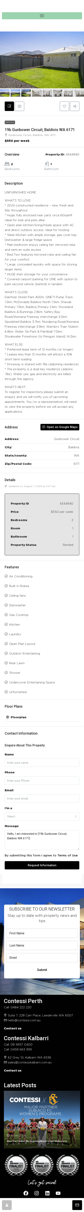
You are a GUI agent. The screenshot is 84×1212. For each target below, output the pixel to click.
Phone (10, 772)
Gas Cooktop (19, 615)
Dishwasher (17, 605)
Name (9, 754)
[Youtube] (58, 1193)
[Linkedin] (47, 1193)
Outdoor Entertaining (24, 653)
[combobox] (42, 816)
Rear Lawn (17, 663)
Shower (14, 672)
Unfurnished (18, 692)
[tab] (9, 106)
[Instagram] (37, 1193)
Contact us (12, 1028)
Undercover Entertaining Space (32, 682)
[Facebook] (26, 1193)
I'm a (8, 808)
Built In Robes (19, 586)
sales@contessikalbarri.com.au (30, 1062)
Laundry (15, 634)
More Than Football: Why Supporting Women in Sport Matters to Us (37, 1141)
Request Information (42, 865)
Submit (42, 970)
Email (9, 790)
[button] (64, 106)
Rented (9, 122)
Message (12, 826)
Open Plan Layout (22, 644)
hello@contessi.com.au (24, 1020)
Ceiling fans (17, 595)
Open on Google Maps (62, 427)
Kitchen (14, 624)
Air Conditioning (20, 576)
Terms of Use (67, 855)
